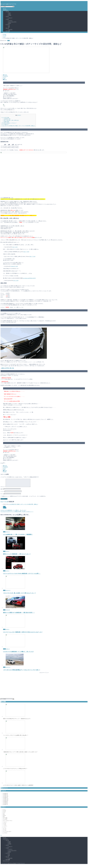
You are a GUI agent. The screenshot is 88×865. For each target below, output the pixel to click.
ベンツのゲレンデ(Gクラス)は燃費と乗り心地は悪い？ (15, 735)
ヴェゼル (10, 29)
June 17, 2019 (26, 251)
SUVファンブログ (5, 1)
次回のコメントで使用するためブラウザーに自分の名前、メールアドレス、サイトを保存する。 (24, 496)
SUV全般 (8, 30)
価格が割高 (6, 121)
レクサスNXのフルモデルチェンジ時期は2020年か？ (15, 768)
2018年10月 (5, 800)
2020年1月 (5, 794)
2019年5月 (5, 797)
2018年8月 (5, 802)
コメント (3, 486)
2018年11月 (5, 798)
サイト (2, 493)
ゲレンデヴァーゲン (7, 820)
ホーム (4, 8)
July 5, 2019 (14, 247)
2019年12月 (5, 796)
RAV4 (9, 23)
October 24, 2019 (14, 266)
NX (4, 814)
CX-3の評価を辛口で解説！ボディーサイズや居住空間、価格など (23, 504)
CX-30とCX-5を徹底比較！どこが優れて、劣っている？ (13, 510)
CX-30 (9, 15)
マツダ (7, 11)
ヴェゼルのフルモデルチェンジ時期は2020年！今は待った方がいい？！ (17, 511)
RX (9, 26)
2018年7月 (5, 804)
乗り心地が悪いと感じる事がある (11, 120)
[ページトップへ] (1, 835)
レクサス (8, 24)
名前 (2, 489)
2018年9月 (5, 801)
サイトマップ (6, 32)
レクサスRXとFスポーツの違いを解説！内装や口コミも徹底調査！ (18, 785)
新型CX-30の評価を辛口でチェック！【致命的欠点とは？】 (17, 718)
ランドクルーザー (12, 21)
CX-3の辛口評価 (5, 117)
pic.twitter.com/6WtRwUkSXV (29, 278)
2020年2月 (5, 793)
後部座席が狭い (7, 118)
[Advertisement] (44, 686)
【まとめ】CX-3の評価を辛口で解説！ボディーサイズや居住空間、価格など (18, 125)
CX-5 (9, 14)
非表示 (19, 115)
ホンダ (7, 28)
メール (2, 491)
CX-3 (9, 12)
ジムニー (10, 17)
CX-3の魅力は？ (5, 124)
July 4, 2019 (15, 280)
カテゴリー (5, 10)
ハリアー (10, 20)
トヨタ (7, 19)
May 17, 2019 (32, 256)
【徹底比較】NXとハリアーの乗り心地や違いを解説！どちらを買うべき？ (20, 751)
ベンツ (4, 827)
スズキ (7, 16)
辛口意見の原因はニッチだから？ (8, 123)
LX (9, 25)
